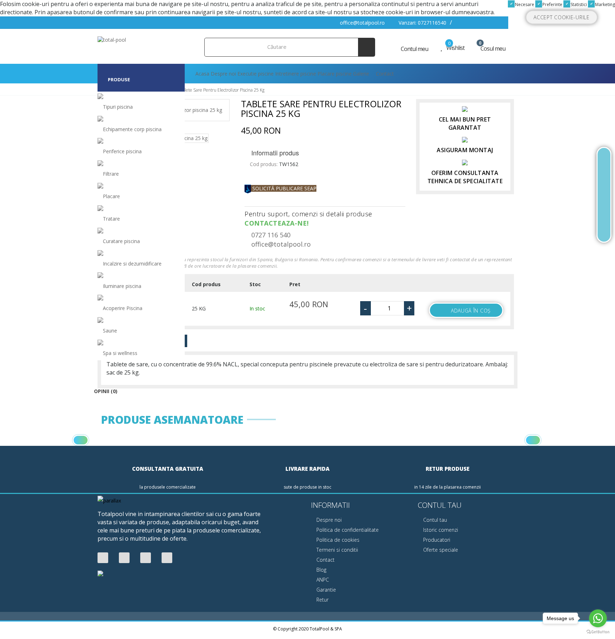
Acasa (201, 73)
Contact (384, 73)
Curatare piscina (121, 241)
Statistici (578, 4)
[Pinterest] (145, 558)
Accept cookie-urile (561, 17)
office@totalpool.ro (361, 22)
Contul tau (434, 519)
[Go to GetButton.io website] (598, 632)
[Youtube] (124, 558)
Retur (321, 599)
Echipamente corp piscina (132, 129)
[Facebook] (103, 558)
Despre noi (223, 73)
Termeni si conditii (336, 549)
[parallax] (109, 501)
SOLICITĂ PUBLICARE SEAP (283, 188)
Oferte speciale (440, 549)
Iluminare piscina (122, 286)
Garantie (325, 589)
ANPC (322, 579)
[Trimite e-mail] (604, 212)
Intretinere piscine (295, 73)
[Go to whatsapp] (598, 618)
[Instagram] (167, 558)
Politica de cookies (337, 539)
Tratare (111, 218)
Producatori (436, 539)
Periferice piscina (122, 151)
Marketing (604, 4)
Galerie (361, 73)
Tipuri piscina (118, 106)
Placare (111, 196)
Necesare (524, 4)
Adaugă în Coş (471, 310)
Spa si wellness (120, 353)
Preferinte (551, 4)
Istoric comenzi (440, 529)
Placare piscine (334, 73)
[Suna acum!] (604, 195)
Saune (110, 330)
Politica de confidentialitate (347, 529)
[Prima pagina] (604, 160)
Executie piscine (255, 73)
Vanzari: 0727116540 (421, 22)
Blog (320, 569)
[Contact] (604, 230)
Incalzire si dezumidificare (132, 263)
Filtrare (111, 173)
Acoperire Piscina (122, 308)
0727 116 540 (269, 235)
